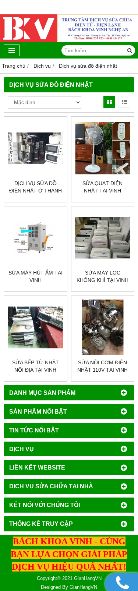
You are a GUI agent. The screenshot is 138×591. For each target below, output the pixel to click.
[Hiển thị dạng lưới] (109, 102)
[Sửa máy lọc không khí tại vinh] (103, 238)
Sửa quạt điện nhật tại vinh (102, 187)
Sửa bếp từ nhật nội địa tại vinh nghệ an (35, 370)
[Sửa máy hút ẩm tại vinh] (35, 238)
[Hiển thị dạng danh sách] (124, 102)
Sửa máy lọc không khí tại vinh (102, 276)
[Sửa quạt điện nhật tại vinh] (103, 148)
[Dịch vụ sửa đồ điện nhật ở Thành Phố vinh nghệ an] (35, 148)
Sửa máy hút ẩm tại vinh (35, 276)
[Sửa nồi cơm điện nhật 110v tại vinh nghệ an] (103, 327)
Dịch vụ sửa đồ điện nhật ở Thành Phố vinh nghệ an (35, 190)
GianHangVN (83, 587)
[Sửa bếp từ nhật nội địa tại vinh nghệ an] (35, 327)
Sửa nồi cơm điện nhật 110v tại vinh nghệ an (102, 370)
